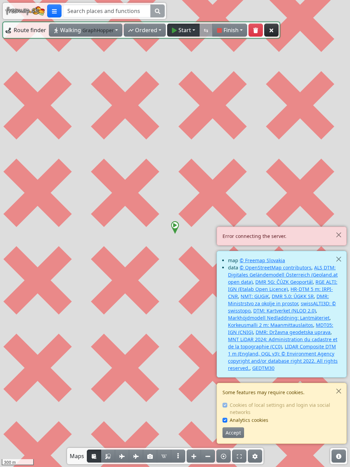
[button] (175, 228)
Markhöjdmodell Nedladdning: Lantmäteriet (278, 318)
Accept (233, 432)
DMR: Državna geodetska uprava (293, 332)
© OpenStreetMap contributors (275, 267)
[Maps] (178, 456)
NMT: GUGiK (255, 296)
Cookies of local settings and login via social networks (280, 408)
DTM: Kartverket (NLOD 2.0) (284, 310)
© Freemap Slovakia (262, 260)
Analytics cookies (249, 420)
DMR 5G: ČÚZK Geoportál (284, 282)
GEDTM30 (263, 368)
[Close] (338, 234)
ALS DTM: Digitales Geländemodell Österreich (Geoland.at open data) (283, 274)
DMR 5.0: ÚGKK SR (293, 296)
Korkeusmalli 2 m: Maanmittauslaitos (270, 325)
